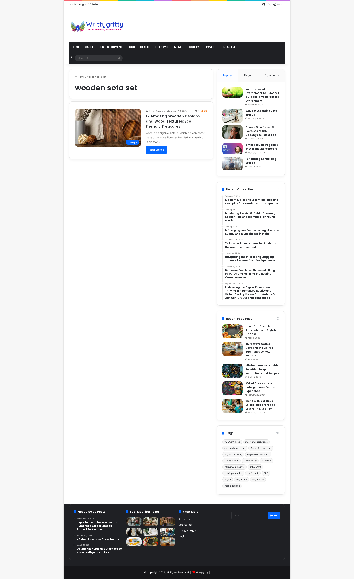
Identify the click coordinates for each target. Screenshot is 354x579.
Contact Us (227, 47)
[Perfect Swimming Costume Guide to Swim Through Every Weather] (167, 521)
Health (145, 47)
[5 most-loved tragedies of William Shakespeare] (232, 148)
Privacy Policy (187, 530)
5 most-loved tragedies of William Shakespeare (261, 147)
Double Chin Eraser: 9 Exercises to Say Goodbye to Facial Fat (260, 131)
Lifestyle (162, 47)
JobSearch (252, 473)
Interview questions (234, 467)
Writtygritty (202, 572)
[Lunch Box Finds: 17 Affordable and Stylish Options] (232, 331)
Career (90, 47)
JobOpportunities (233, 473)
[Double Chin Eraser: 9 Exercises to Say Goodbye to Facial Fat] (232, 132)
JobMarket (255, 467)
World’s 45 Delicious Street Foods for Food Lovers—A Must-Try (260, 405)
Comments (272, 75)
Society (193, 47)
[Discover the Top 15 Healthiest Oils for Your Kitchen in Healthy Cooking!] (150, 541)
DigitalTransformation (258, 454)
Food (131, 47)
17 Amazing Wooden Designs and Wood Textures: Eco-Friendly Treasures (173, 121)
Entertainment (111, 47)
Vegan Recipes (232, 485)
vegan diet (241, 479)
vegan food (258, 479)
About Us (184, 519)
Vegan (227, 479)
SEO (266, 473)
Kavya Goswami (157, 111)
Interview (266, 460)
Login (182, 536)
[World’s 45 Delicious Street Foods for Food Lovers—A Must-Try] (232, 406)
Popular (228, 75)
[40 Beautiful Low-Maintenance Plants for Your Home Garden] (150, 532)
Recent (248, 75)
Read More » (156, 149)
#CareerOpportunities (256, 441)
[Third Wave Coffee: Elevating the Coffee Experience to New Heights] (232, 349)
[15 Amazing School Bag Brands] (232, 163)
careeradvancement (234, 448)
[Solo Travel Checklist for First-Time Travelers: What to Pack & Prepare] (134, 521)
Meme (178, 47)
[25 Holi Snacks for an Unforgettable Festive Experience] (232, 388)
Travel (209, 47)
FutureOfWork (231, 460)
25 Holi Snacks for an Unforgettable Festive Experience (260, 387)
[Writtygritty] (96, 25)
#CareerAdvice (232, 441)
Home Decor (250, 460)
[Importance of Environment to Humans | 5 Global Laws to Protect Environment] (232, 92)
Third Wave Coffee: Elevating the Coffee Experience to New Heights (259, 349)
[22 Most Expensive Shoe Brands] (232, 116)
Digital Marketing (233, 454)
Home (76, 47)
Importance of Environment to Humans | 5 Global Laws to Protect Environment (262, 95)
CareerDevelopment (260, 448)
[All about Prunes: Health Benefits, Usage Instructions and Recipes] (232, 371)
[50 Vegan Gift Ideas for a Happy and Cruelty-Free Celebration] (150, 521)
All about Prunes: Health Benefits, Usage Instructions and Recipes (262, 369)
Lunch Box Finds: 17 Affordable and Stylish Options (260, 330)
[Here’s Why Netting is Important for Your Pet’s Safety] (134, 532)
